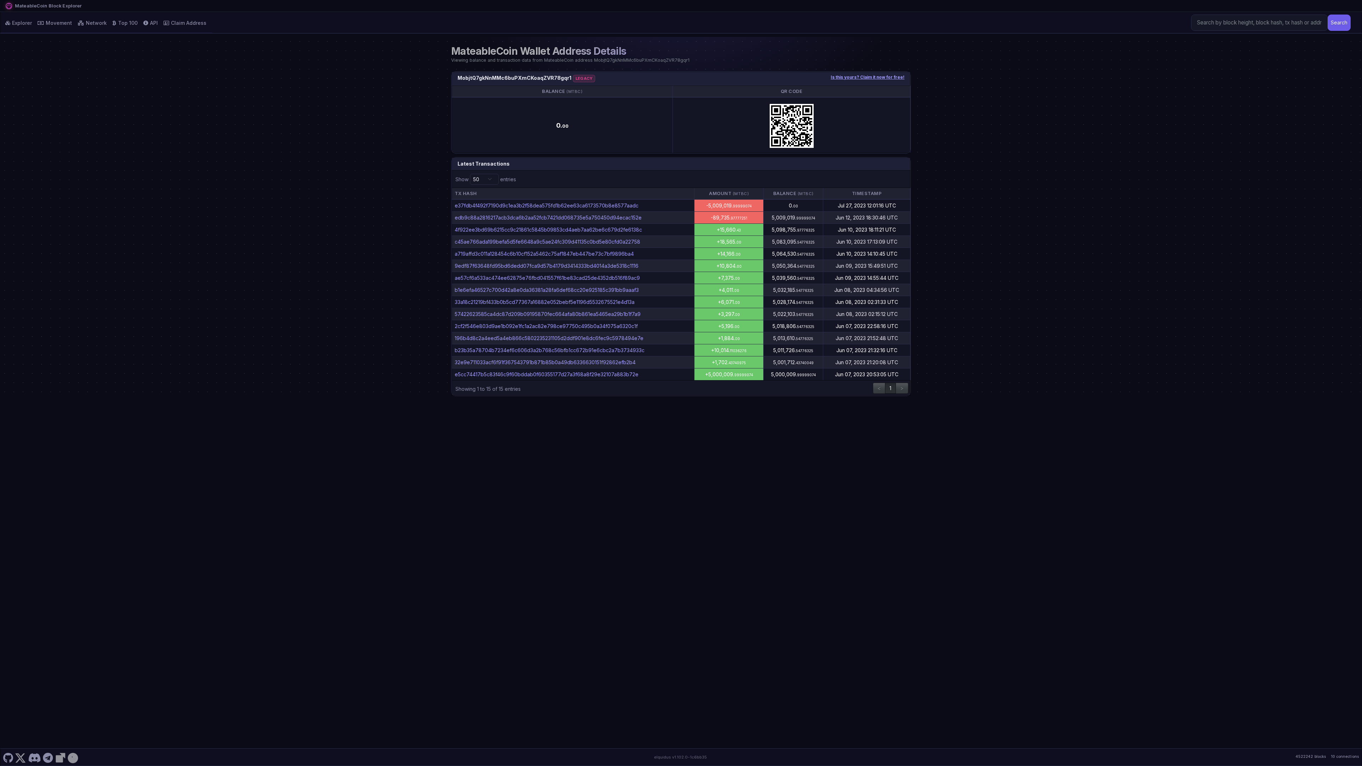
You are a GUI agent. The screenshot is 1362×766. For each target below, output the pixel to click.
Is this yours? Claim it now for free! (867, 77)
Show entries (485, 179)
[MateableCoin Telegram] (48, 757)
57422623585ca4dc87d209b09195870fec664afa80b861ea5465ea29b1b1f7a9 (548, 314)
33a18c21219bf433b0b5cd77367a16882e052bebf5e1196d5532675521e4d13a (545, 302)
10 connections (1345, 756)
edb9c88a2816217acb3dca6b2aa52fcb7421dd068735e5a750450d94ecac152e (548, 218)
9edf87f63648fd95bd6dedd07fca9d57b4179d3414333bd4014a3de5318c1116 (546, 266)
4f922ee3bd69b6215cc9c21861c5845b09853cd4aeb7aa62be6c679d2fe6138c (548, 230)
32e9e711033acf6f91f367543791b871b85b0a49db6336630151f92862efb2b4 (545, 362)
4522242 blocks (1311, 756)
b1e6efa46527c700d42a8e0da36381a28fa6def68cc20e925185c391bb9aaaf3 (547, 290)
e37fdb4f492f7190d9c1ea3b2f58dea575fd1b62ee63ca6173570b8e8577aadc (546, 205)
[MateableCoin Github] (7, 757)
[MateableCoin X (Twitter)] (20, 757)
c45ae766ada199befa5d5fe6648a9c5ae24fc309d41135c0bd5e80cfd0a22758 (547, 242)
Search (1339, 23)
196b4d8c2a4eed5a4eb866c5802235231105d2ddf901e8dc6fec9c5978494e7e (549, 338)
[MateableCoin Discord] (34, 757)
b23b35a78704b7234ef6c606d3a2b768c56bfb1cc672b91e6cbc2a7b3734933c (549, 350)
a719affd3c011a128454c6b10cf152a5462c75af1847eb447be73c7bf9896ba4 (544, 254)
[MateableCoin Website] (60, 757)
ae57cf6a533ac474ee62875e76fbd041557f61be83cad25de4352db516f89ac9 (547, 278)
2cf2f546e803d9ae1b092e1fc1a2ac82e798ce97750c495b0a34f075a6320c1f (546, 326)
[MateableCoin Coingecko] (72, 757)
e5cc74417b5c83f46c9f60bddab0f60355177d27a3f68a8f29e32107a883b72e (546, 374)
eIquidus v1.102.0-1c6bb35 (680, 757)
